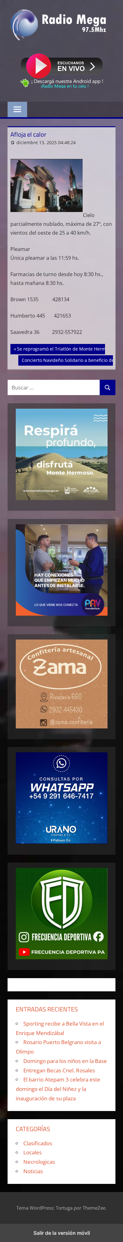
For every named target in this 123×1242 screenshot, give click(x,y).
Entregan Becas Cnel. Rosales (59, 1070)
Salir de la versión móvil (61, 1233)
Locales (32, 1152)
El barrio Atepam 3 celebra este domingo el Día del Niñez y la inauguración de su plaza (58, 1089)
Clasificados (37, 1143)
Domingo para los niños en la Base (65, 1061)
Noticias (33, 1171)
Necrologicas (39, 1161)
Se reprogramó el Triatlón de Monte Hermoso (65, 349)
